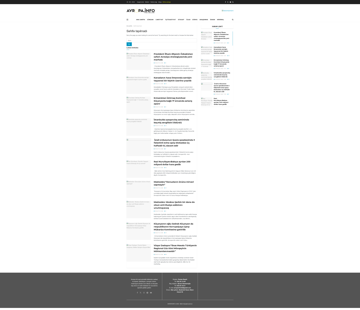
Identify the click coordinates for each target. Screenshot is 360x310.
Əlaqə (160, 2)
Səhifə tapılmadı (138, 26)
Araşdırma (204, 19)
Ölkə (188, 19)
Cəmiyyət (159, 19)
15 (166, 83)
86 (166, 254)
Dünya (194, 19)
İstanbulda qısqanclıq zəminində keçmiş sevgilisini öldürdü (222, 75)
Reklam (147, 2)
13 (166, 188)
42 (166, 167)
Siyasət (181, 19)
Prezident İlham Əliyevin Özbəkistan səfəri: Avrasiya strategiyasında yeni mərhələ (173, 57)
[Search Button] (129, 44)
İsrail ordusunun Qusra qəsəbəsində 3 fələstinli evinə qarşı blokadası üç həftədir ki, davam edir (174, 143)
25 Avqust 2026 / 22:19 (220, 43)
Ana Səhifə (140, 19)
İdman (212, 19)
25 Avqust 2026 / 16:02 (220, 79)
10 (166, 125)
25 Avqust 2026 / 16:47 (220, 55)
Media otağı (153, 2)
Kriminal (220, 19)
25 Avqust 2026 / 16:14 (220, 68)
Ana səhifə (129, 26)
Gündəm (150, 19)
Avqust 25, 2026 (159, 63)
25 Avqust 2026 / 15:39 (220, 94)
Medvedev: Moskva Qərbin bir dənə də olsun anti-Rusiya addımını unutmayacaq (174, 205)
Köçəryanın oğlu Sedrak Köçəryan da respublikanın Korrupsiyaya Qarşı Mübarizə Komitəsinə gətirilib (173, 227)
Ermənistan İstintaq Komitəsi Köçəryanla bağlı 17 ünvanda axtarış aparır (173, 101)
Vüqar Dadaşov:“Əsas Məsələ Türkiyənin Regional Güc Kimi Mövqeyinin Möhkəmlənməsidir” (175, 248)
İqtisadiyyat (170, 19)
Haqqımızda (140, 2)
